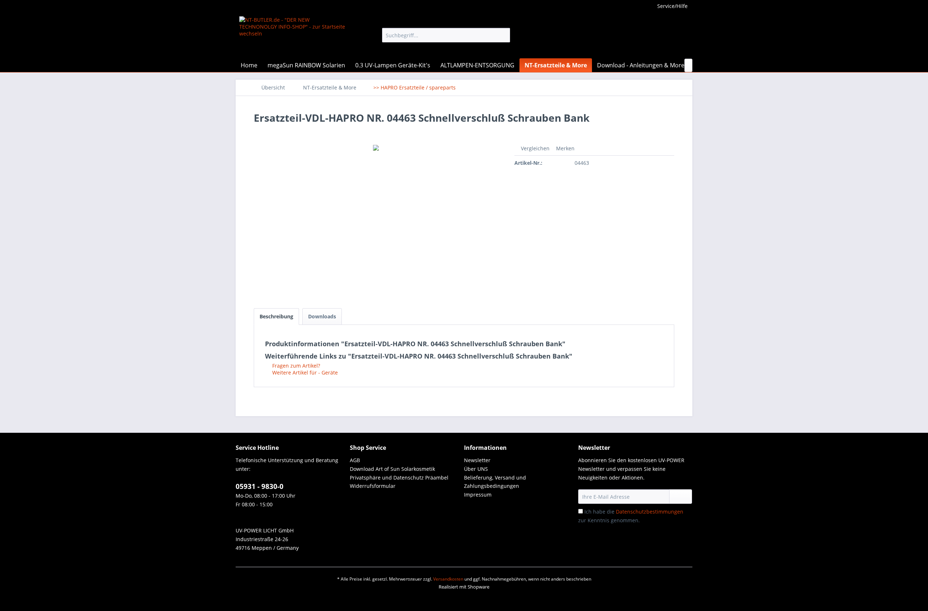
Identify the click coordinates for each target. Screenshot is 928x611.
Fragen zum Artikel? (295, 365)
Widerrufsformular (372, 485)
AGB (355, 460)
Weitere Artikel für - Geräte (304, 372)
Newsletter (477, 460)
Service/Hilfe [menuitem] (672, 6)
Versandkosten (448, 579)
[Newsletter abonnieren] (680, 496)
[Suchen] (503, 35)
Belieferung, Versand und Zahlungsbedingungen (495, 482)
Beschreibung (276, 316)
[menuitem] (446, 35)
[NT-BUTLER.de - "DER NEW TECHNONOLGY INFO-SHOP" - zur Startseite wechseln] (294, 35)
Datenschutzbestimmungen (649, 511)
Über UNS (476, 468)
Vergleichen (534, 148)
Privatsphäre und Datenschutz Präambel (399, 477)
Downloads (322, 316)
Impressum (478, 494)
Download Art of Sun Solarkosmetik (392, 468)
